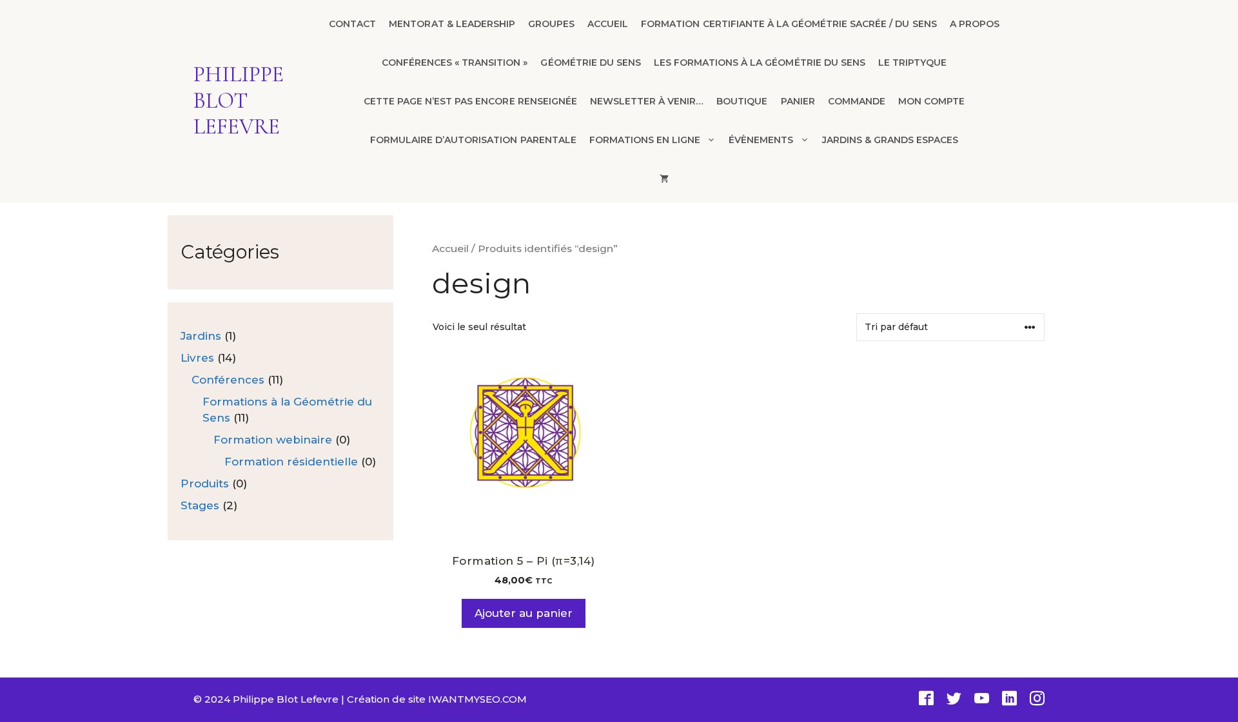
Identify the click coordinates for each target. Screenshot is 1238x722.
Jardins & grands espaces (890, 140)
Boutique (741, 101)
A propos (974, 24)
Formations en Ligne (644, 140)
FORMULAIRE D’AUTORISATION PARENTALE (473, 140)
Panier (798, 101)
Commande (856, 101)
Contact (352, 24)
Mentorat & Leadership (452, 24)
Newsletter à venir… (646, 101)
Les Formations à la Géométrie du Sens (759, 62)
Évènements (761, 140)
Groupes (551, 24)
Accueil (607, 24)
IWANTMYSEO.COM (477, 699)
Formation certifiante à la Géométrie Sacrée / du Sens (788, 24)
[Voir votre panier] (664, 178)
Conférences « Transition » (455, 62)
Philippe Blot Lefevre (238, 101)
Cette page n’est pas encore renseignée (470, 101)
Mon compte (931, 101)
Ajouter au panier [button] (524, 613)
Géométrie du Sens (590, 62)
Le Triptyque (912, 62)
